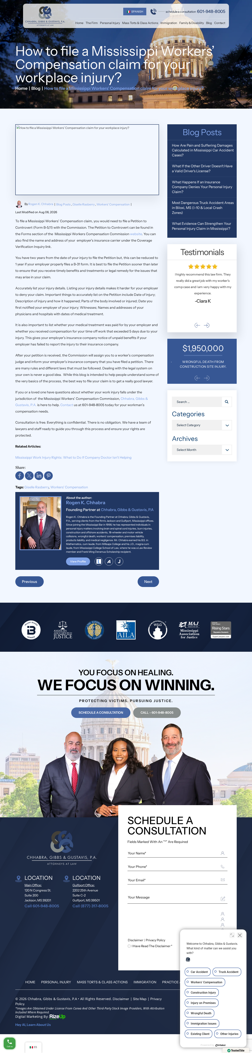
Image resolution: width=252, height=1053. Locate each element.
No (120, 536)
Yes (131, 536)
